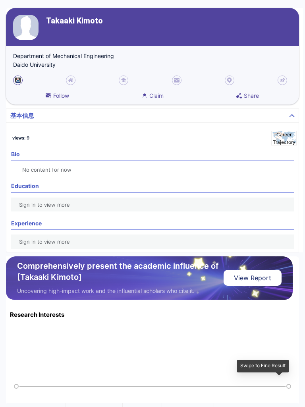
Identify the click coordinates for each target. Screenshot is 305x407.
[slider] (16, 386)
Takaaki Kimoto (74, 20)
